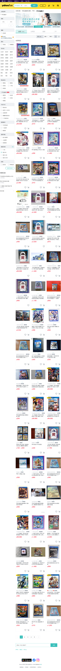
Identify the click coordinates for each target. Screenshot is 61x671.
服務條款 (22, 667)
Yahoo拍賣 (7, 5)
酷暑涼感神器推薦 (29, 26)
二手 (55, 31)
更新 (41, 664)
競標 (44, 31)
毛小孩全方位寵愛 (20, 26)
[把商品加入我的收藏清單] (25, 70)
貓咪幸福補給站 (47, 26)
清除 (13, 146)
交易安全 (39, 667)
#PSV (17, 649)
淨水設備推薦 (38, 26)
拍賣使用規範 (33, 667)
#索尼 (21, 649)
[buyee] (7, 37)
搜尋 (54, 645)
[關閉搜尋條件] (21, 5)
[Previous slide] (17, 50)
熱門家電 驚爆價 (56, 26)
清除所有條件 (10, 168)
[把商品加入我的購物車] (28, 70)
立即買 (33, 31)
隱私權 (26, 667)
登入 (43, 5)
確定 (11, 25)
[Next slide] (29, 50)
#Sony (25, 649)
